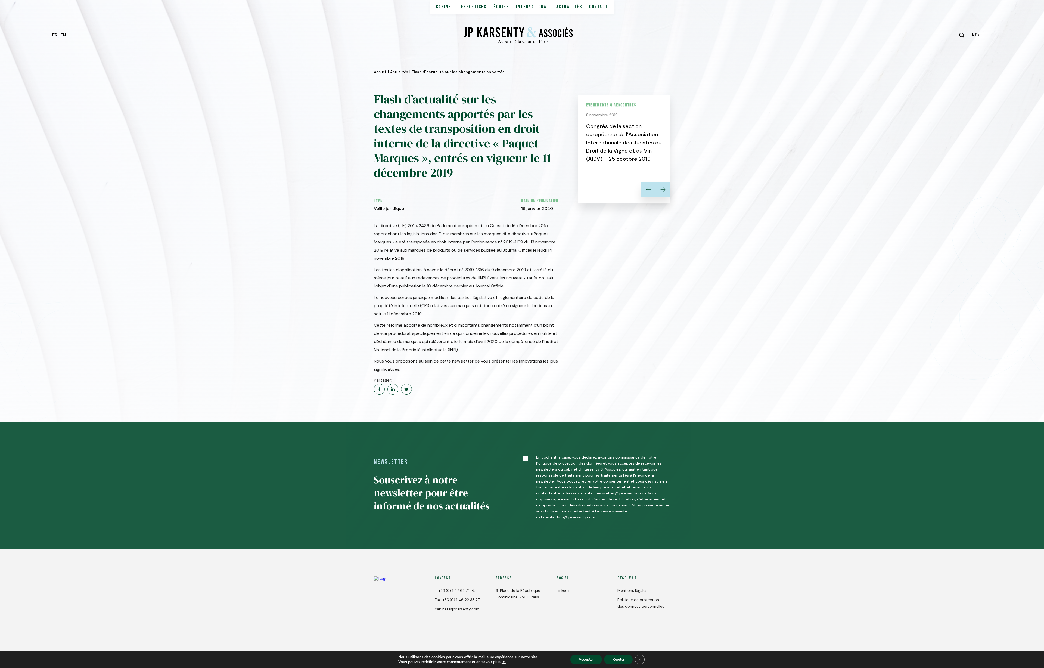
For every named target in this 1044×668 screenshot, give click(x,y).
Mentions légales (632, 590)
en (63, 35)
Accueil (380, 71)
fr (54, 35)
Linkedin (564, 590)
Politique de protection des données (569, 463)
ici (504, 662)
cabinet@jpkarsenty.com (457, 609)
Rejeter (618, 659)
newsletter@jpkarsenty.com (621, 493)
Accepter (586, 659)
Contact (598, 7)
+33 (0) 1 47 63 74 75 (457, 590)
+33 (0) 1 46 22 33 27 (461, 599)
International (532, 7)
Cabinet (445, 7)
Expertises (474, 7)
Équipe (501, 7)
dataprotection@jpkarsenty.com (565, 517)
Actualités (569, 7)
